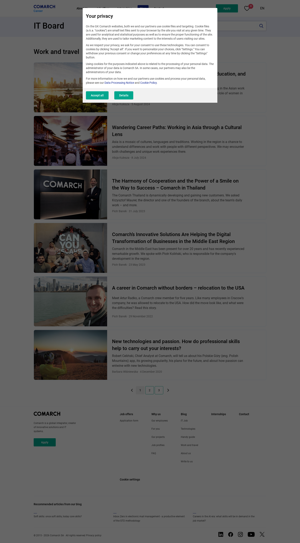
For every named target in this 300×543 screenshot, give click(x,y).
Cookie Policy (148, 82)
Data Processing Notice (119, 82)
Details (123, 95)
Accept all (97, 95)
